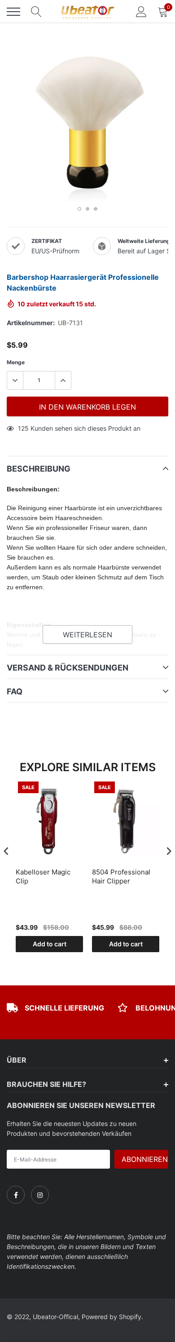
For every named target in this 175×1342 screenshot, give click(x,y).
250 (24, 428)
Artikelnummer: (31, 323)
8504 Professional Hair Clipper (121, 876)
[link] (16, 1195)
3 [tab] (95, 209)
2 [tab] (87, 209)
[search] (36, 11)
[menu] (13, 11)
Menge (16, 362)
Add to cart (49, 944)
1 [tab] (79, 209)
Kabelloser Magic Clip (43, 876)
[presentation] (6, 851)
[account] (141, 11)
